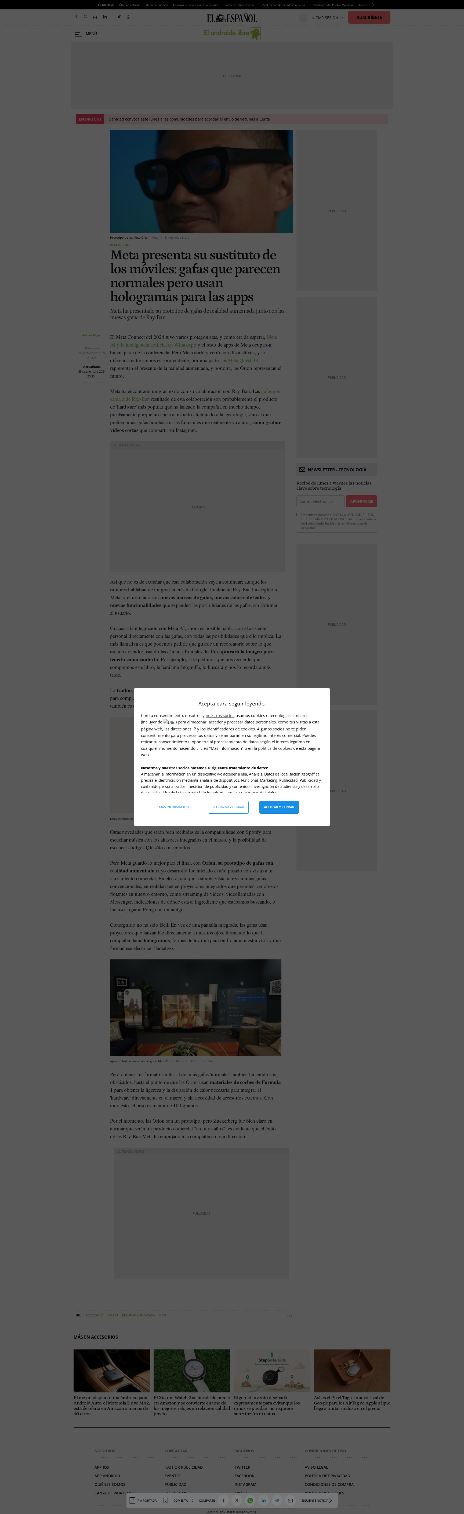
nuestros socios (220, 715)
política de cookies (275, 748)
